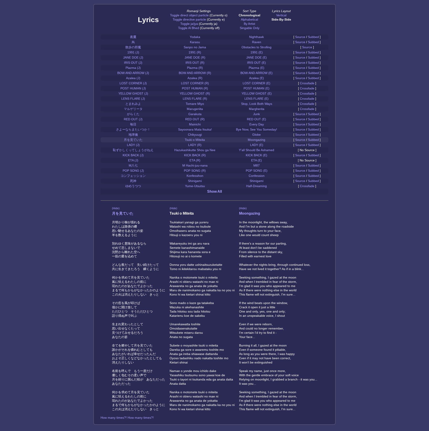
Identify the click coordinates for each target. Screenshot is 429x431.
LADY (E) (256, 145)
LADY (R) (195, 145)
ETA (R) (194, 160)
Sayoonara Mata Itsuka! (195, 129)
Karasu (195, 42)
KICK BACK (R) (195, 155)
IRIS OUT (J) (133, 62)
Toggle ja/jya (189, 23)
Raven (256, 42)
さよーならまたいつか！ (133, 129)
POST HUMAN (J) (133, 88)
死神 (133, 181)
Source (300, 37)
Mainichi (195, 124)
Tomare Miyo (195, 104)
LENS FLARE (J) (133, 98)
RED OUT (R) (195, 119)
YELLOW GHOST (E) (257, 93)
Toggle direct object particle (189, 15)
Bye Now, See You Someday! (256, 129)
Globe (256, 134)
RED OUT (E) (256, 119)
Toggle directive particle (189, 19)
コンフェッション (133, 175)
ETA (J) (133, 160)
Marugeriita (195, 109)
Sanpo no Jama (195, 47)
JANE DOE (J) (133, 57)
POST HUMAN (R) (195, 88)
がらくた (133, 114)
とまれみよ (133, 104)
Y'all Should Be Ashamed (256, 150)
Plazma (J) (133, 68)
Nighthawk (256, 37)
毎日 (133, 124)
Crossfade (307, 83)
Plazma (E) (256, 68)
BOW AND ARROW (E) (256, 73)
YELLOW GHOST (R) (195, 93)
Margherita (256, 109)
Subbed (313, 37)
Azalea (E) (256, 78)
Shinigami (195, 181)
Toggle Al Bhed (188, 28)
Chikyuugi (195, 134)
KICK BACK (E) (256, 155)
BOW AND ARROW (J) (133, 73)
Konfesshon (195, 175)
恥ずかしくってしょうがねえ (133, 150)
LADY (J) (133, 145)
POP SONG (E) (256, 170)
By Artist (249, 23)
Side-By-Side (281, 19)
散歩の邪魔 (133, 47)
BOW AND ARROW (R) (195, 73)
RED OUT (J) (133, 119)
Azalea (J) (133, 78)
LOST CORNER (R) (195, 83)
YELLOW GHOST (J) (133, 93)
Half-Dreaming (256, 186)
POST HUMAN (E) (256, 88)
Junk (256, 114)
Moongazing (256, 140)
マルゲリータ (133, 109)
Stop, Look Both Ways (256, 104)
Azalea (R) (194, 78)
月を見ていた (133, 140)
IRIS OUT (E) (256, 62)
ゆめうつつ (133, 186)
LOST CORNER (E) (256, 83)
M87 (256, 165)
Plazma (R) (195, 68)
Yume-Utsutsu (195, 186)
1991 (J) (133, 52)
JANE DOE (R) (195, 57)
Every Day (256, 124)
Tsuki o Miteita (195, 140)
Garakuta (195, 114)
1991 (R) (195, 52)
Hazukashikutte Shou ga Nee (194, 150)
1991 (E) (256, 52)
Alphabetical (249, 19)
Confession (257, 175)
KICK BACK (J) (133, 155)
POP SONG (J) (133, 170)
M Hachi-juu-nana (195, 165)
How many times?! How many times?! (127, 417)
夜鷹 (133, 37)
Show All (214, 191)
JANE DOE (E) (256, 57)
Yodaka (195, 37)
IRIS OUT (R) (194, 62)
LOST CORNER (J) (133, 83)
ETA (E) (256, 160)
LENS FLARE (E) (256, 98)
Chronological (249, 15)
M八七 (133, 165)
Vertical (281, 15)
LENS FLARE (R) (195, 98)
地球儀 (133, 134)
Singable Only (249, 28)
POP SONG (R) (195, 170)
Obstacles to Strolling (256, 47)
